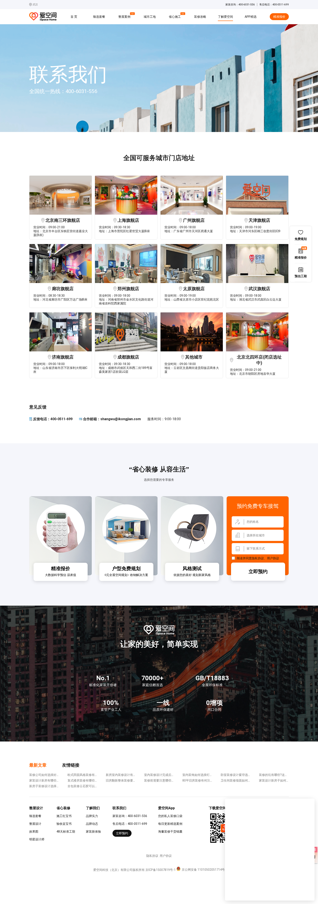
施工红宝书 (64, 816)
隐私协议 (258, 558)
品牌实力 (92, 816)
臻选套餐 (99, 16)
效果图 (33, 831)
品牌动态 (92, 823)
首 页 (74, 16)
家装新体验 (93, 831)
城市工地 (150, 16)
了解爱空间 (225, 16)
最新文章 (38, 765)
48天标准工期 (65, 831)
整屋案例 (125, 16)
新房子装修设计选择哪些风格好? (51, 786)
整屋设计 (35, 823)
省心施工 (175, 16)
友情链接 (70, 765)
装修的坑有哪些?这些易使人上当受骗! (284, 775)
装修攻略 (200, 16)
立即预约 (258, 571)
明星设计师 (36, 839)
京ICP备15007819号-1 (160, 870)
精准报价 (279, 16)
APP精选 (251, 16)
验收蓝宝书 (64, 823)
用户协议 (273, 558)
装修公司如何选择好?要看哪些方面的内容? (58, 775)
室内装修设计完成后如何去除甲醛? (167, 775)
